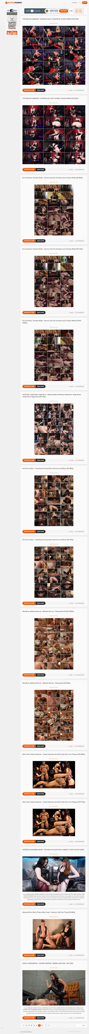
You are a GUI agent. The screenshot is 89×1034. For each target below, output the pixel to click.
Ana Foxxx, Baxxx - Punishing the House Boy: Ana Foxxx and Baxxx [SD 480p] (47, 468)
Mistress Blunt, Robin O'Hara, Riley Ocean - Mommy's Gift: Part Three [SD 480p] (48, 912)
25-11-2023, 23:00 (80, 531)
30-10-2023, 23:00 (80, 674)
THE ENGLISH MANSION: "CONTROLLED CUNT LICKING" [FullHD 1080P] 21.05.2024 (50, 98)
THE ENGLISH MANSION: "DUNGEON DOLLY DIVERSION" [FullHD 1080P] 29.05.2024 (50, 19)
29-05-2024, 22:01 (80, 90)
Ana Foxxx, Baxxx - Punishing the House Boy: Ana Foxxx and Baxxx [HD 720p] (47, 540)
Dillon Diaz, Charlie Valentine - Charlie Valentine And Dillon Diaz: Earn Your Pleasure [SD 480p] (53, 754)
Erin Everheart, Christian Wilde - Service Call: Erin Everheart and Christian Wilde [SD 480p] (52, 178)
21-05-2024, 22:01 (80, 169)
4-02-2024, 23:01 (80, 240)
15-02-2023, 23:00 (80, 1017)
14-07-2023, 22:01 (80, 793)
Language (74, 2)
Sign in (84, 2)
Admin (71, 90)
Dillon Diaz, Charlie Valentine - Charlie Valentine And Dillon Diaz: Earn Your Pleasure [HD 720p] (53, 802)
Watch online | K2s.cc (54, 23)
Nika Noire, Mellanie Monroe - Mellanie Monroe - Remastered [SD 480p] (46, 683)
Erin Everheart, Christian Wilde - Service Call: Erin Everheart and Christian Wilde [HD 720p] (52, 249)
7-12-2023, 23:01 (80, 460)
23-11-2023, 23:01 (80, 603)
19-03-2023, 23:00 (80, 955)
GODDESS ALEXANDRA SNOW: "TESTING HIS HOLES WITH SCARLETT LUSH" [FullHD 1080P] (53, 850)
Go (83, 1025)
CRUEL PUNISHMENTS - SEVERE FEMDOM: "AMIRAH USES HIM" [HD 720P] (47, 963)
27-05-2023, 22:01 (80, 904)
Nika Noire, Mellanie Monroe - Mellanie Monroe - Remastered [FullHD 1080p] (48, 611)
